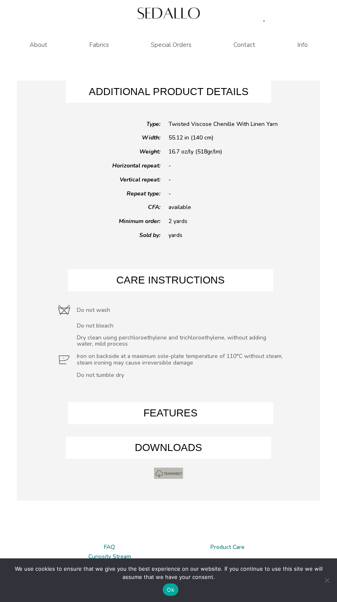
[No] (327, 580)
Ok (170, 589)
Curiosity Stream (109, 556)
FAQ (109, 547)
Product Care (227, 547)
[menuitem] (38, 45)
